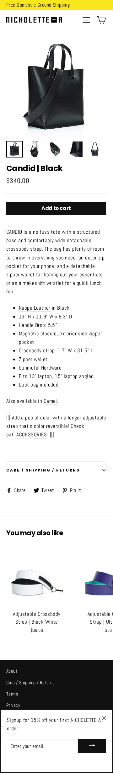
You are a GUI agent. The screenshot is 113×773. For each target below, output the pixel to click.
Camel (50, 400)
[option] (56, 87)
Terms (12, 694)
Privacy (13, 705)
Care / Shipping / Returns (30, 682)
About (11, 671)
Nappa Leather (35, 307)
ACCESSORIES (31, 434)
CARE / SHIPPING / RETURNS (43, 470)
